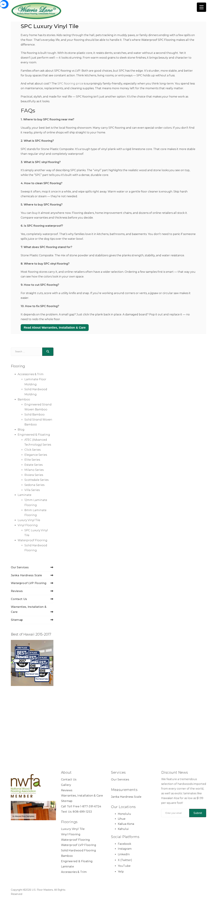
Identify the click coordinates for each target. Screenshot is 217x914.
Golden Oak (165, 556)
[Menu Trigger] (201, 7)
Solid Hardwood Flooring (78, 850)
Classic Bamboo (168, 393)
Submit (197, 812)
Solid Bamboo (34, 414)
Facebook (124, 843)
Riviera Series (33, 475)
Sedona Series (34, 485)
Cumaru (73, 556)
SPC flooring (62, 70)
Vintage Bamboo (118, 395)
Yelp (121, 871)
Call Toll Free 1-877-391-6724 (81, 806)
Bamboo (24, 399)
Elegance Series (35, 454)
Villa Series (32, 490)
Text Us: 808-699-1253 (76, 811)
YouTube (124, 865)
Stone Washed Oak (167, 640)
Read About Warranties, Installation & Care (55, 327)
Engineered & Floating (34, 434)
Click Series (32, 449)
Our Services (20, 567)
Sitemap (17, 619)
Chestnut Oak (167, 475)
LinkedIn (124, 854)
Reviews (17, 591)
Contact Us (19, 599)
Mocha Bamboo (80, 638)
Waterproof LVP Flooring (28, 583)
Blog (21, 429)
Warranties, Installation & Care (82, 795)
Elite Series (32, 459)
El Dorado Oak (123, 556)
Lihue (121, 818)
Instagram (125, 848)
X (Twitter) (125, 860)
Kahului (123, 829)
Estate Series (33, 464)
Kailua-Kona (126, 823)
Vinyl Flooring (28, 525)
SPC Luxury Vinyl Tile (124, 405)
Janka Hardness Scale (26, 575)
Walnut (72, 719)
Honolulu (124, 813)
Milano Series (34, 469)
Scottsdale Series (36, 479)
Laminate (24, 495)
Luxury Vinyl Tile (29, 520)
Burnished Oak (123, 475)
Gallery (66, 785)
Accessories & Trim (31, 374)
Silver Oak (119, 638)
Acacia (72, 475)
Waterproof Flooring (32, 540)
